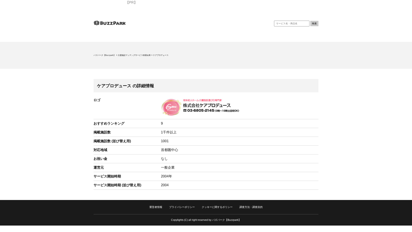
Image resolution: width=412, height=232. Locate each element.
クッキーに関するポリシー (217, 207)
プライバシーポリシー (182, 207)
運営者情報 (155, 207)
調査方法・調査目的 (251, 207)
